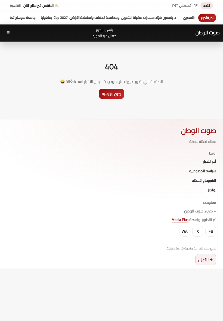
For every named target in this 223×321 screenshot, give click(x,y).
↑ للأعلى (205, 259)
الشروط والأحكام (204, 181)
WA (185, 231)
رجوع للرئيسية (111, 94)
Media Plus (180, 219)
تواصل (211, 190)
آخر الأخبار (209, 162)
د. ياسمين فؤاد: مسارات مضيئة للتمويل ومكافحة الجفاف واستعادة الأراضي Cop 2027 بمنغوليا (114, 17)
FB (211, 231)
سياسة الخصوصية (202, 171)
